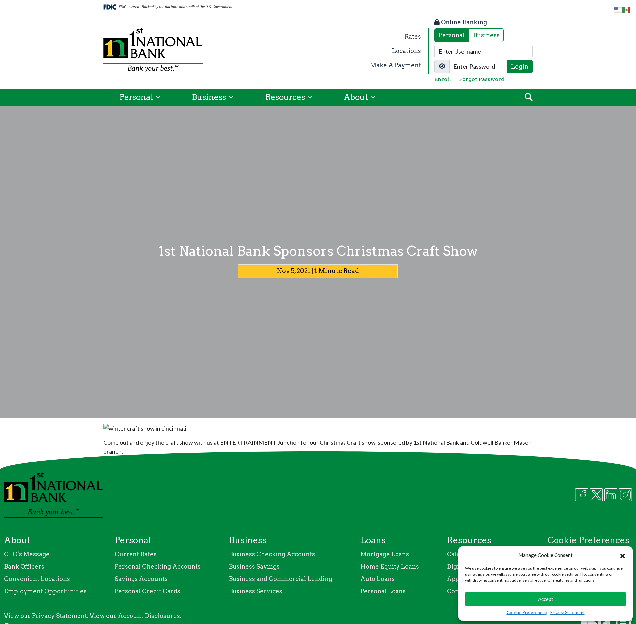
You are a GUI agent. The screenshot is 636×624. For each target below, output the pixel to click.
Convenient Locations (37, 578)
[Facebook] (581, 494)
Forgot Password (481, 79)
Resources (286, 97)
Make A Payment (395, 65)
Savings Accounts (141, 578)
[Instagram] (625, 494)
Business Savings (254, 566)
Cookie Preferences (527, 612)
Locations (406, 50)
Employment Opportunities (45, 591)
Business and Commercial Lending (280, 578)
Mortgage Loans (384, 554)
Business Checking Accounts (272, 554)
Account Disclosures (149, 615)
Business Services (255, 591)
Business (210, 97)
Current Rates (136, 554)
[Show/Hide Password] (442, 66)
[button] (622, 555)
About (357, 97)
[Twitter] (596, 494)
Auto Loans (377, 578)
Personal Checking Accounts (158, 566)
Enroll (442, 79)
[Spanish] (626, 9)
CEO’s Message (27, 554)
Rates (413, 36)
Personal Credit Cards (147, 591)
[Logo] (153, 51)
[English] (618, 9)
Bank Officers (24, 566)
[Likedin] (610, 494)
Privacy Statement (567, 612)
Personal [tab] (452, 35)
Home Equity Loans (389, 566)
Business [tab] (486, 35)
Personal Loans (383, 591)
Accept (545, 599)
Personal (137, 97)
